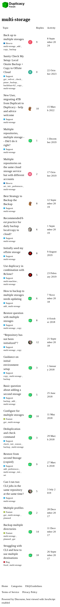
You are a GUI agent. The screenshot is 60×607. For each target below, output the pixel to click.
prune (6, 82)
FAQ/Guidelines (33, 586)
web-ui (11, 79)
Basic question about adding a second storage (12, 389)
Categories (16, 586)
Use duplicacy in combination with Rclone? (14, 270)
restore (18, 444)
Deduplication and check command (12, 432)
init (9, 186)
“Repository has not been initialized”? (13, 338)
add (18, 46)
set (5, 186)
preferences (17, 186)
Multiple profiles (14, 507)
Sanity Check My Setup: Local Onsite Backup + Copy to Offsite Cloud (14, 64)
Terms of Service (10, 592)
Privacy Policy (29, 592)
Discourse (20, 599)
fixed (6, 565)
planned (7, 518)
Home (5, 586)
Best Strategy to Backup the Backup (13, 200)
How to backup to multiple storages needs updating (14, 295)
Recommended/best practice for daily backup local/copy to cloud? (13, 226)
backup (13, 49)
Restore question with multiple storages (13, 317)
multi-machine (10, 281)
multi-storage (10, 46)
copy (6, 49)
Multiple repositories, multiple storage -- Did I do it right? (14, 137)
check (18, 79)
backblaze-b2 (10, 85)
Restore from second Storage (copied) (13, 457)
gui (5, 79)
